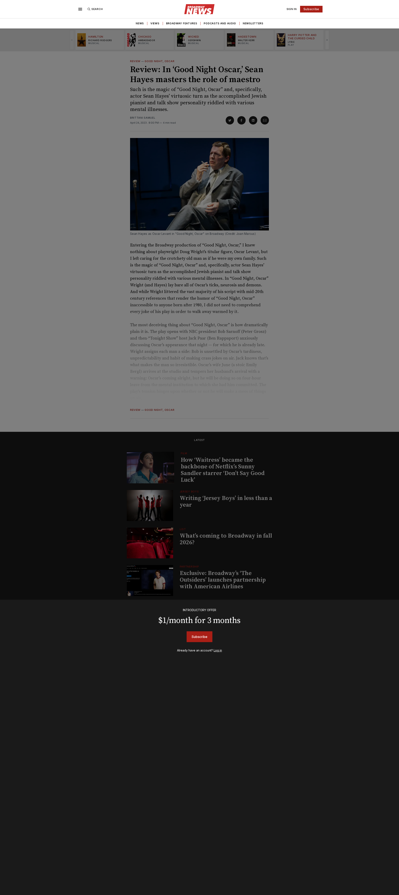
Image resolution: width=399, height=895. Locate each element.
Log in (218, 650)
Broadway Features (181, 23)
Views (154, 23)
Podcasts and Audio (220, 23)
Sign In (292, 9)
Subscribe (311, 9)
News (140, 23)
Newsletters (253, 23)
